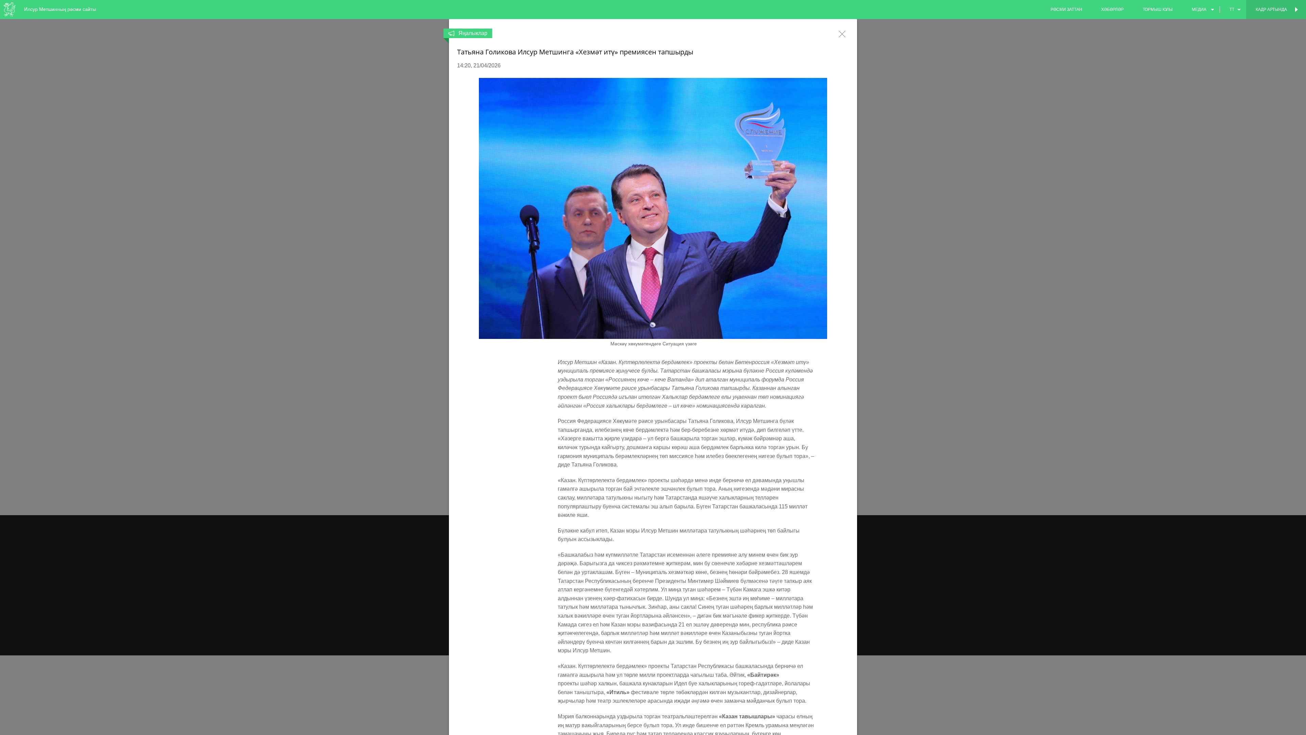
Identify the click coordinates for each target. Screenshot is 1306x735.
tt (1231, 9)
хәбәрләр (1112, 9)
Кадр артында (1271, 9)
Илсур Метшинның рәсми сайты (60, 9)
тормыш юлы (1158, 9)
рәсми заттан (1066, 9)
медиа (1199, 9)
